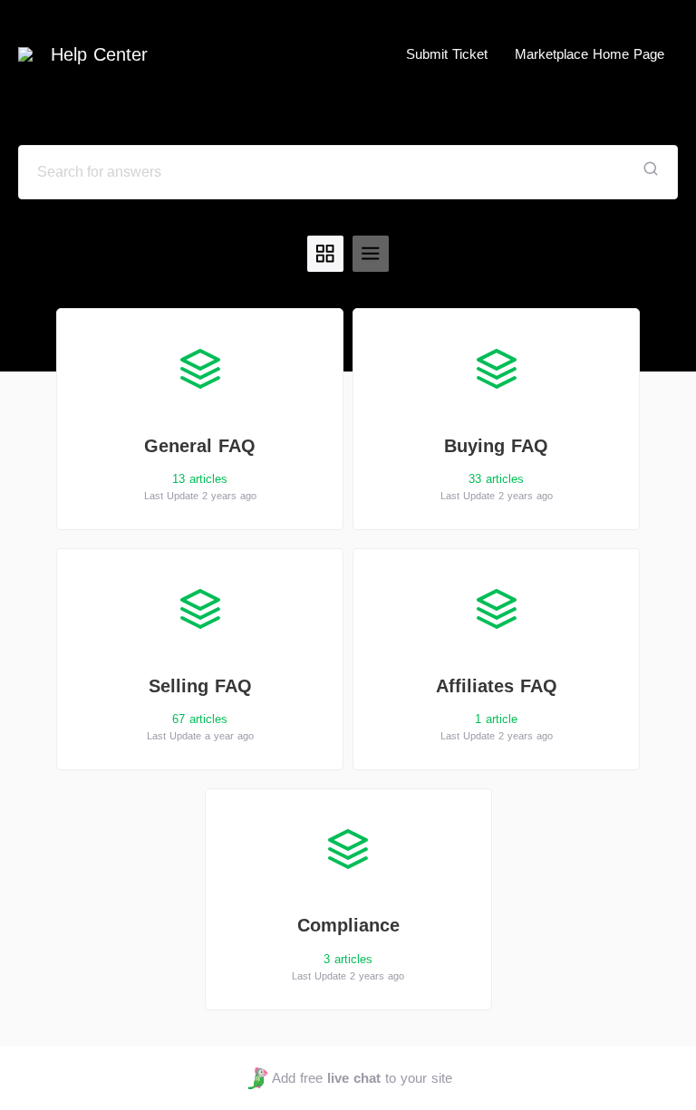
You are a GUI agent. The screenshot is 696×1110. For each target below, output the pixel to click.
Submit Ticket (447, 54)
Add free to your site (361, 1078)
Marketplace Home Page (589, 54)
